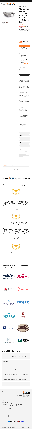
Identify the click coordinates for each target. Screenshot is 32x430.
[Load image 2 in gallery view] (7, 22)
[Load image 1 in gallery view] (3, 22)
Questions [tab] (9, 165)
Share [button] (21, 149)
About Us (10, 401)
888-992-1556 (26, 63)
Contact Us (3, 400)
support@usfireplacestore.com (21, 400)
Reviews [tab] (4, 165)
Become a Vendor (4, 404)
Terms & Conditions (12, 405)
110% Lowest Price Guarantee (12, 395)
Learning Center (11, 397)
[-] (21, 42)
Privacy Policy (11, 403)
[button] (2, 3)
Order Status (4, 398)
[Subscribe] (22, 416)
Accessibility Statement (11, 411)
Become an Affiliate (5, 402)
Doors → (26, 151)
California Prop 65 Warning (11, 408)
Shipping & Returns (12, 399)
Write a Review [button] (26, 163)
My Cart (3, 396)
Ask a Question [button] (19, 163)
